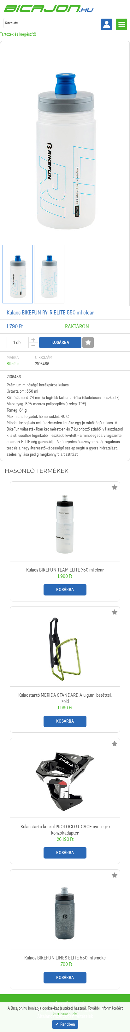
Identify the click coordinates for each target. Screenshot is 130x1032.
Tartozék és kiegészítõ (18, 34)
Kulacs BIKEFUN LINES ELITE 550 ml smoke (65, 929)
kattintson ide (65, 1014)
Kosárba (60, 342)
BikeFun (13, 363)
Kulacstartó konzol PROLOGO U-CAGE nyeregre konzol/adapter (65, 801)
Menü (121, 24)
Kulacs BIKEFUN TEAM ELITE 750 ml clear (65, 541)
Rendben (67, 1024)
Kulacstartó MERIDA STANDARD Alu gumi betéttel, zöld (65, 669)
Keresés (11, 22)
